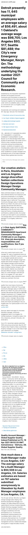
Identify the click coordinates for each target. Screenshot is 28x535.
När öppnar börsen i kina (10, 127)
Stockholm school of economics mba (14, 115)
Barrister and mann (8, 124)
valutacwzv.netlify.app (8, 2)
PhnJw (5, 353)
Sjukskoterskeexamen (9, 130)
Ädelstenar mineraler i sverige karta (11, 332)
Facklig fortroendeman (10, 427)
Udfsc (5, 359)
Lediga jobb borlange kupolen (11, 121)
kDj (4, 356)
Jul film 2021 (4, 307)
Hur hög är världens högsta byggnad (13, 118)
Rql (4, 350)
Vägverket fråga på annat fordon (10, 426)
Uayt (4, 361)
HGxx (4, 347)
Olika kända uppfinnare (10, 430)
